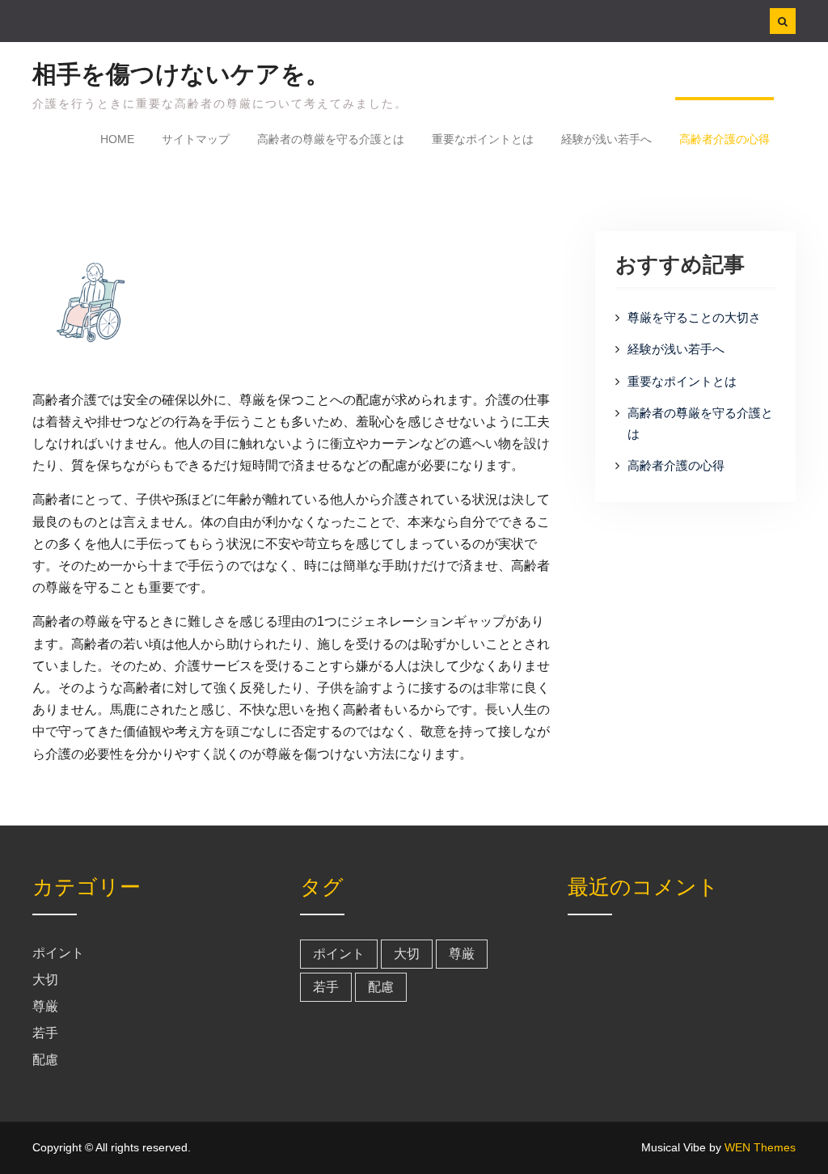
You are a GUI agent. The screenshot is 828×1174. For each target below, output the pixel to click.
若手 (45, 1033)
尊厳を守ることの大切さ (694, 317)
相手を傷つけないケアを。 (181, 74)
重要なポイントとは (483, 139)
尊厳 (45, 1006)
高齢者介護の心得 (724, 139)
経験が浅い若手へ (606, 139)
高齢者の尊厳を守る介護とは (330, 139)
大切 (45, 979)
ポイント (58, 953)
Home (117, 139)
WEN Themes (760, 1147)
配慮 (45, 1059)
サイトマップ (196, 139)
